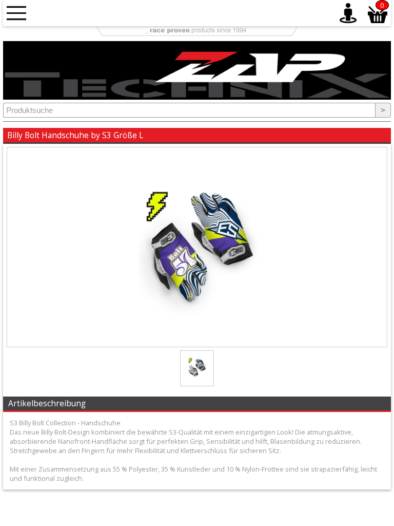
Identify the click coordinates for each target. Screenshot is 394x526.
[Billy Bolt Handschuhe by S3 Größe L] (197, 344)
